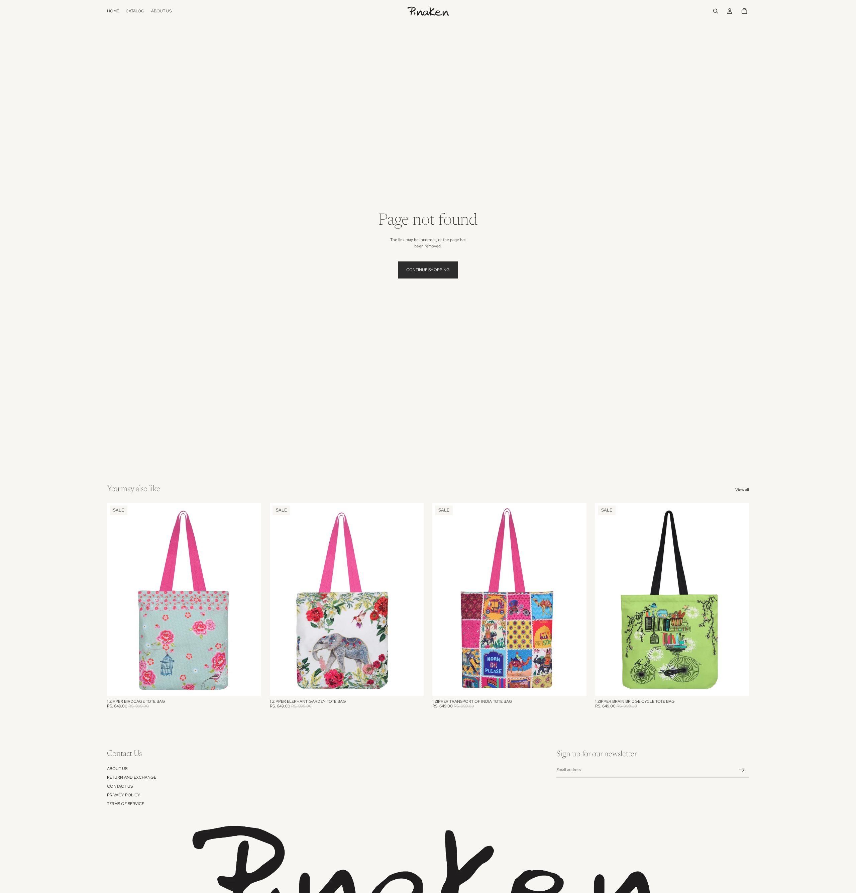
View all (742, 489)
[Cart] (744, 11)
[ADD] (251, 685)
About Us (117, 768)
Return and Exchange (131, 777)
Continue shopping (428, 269)
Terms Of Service (125, 804)
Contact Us (120, 786)
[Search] (715, 11)
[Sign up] (742, 770)
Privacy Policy (123, 795)
